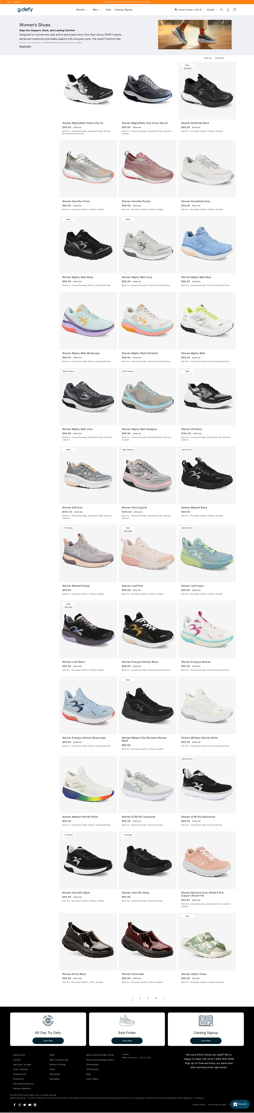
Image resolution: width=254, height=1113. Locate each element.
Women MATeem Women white (199, 737)
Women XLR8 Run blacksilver (198, 816)
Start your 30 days (22, 1064)
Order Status (92, 1079)
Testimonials (92, 1064)
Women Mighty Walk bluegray (139, 428)
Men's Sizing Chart (59, 1060)
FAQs (52, 1055)
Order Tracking (20, 1069)
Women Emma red (133, 974)
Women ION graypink (134, 507)
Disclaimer (55, 1079)
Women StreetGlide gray (195, 201)
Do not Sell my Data (217, 1105)
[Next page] (164, 998)
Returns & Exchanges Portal (100, 1055)
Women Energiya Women (196, 661)
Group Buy (18, 1079)
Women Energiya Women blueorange (84, 737)
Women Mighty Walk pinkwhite (140, 353)
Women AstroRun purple (136, 201)
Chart (52, 1069)
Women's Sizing (57, 1064)
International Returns (23, 1083)
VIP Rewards (92, 1069)
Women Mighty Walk (193, 353)
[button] (81, 9)
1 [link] (132, 998)
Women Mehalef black (194, 507)
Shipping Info (19, 1074)
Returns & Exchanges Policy (100, 1060)
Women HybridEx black (76, 892)
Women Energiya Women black (140, 661)
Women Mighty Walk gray (137, 277)
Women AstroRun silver (76, 201)
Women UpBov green (193, 974)
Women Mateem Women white (80, 816)
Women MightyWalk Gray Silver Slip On (145, 122)
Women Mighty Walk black (77, 277)
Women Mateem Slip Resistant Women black (144, 739)
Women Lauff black (73, 661)
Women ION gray (72, 507)
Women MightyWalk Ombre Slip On (82, 122)
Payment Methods (22, 1088)
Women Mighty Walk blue (196, 277)
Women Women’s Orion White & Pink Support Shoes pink (202, 894)
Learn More (48, 1041)
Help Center (19, 1055)
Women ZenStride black (195, 122)
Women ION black (191, 428)
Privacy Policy (199, 1105)
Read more (25, 46)
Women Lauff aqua (192, 585)
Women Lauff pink (132, 585)
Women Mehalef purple (76, 585)
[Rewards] (240, 1104)
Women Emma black (74, 974)
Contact (17, 1060)
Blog (88, 1074)
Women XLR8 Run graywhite (138, 816)
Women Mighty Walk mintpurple (81, 353)
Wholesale (55, 1074)
